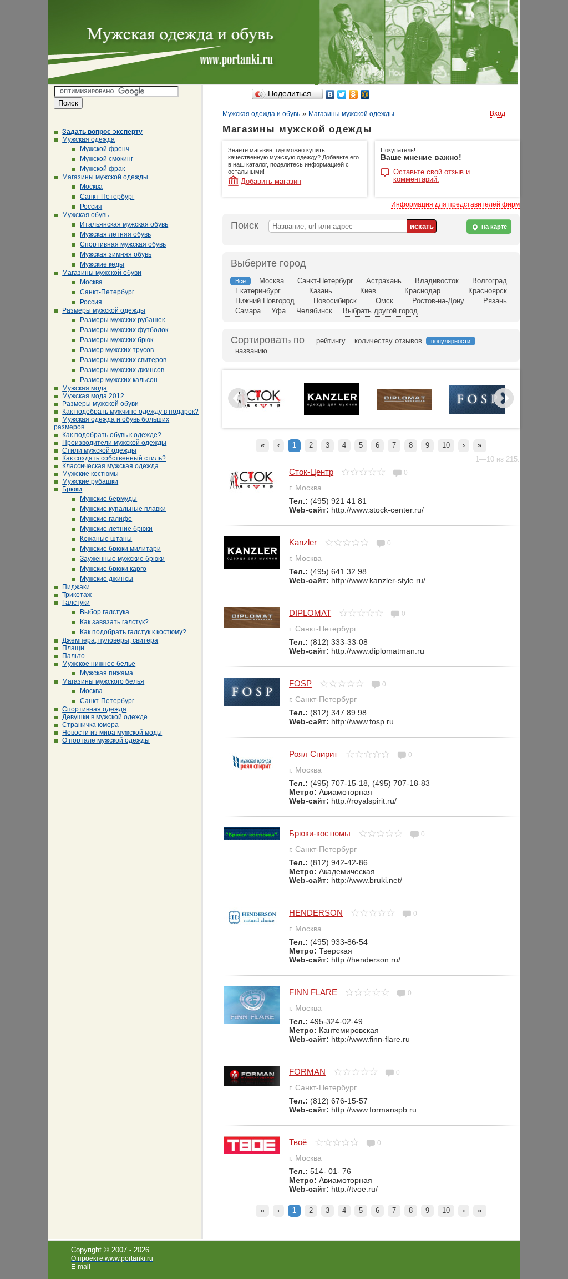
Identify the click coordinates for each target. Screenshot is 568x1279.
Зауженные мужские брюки (122, 559)
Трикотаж (77, 595)
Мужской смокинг (106, 159)
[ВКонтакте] (330, 94)
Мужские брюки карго (113, 569)
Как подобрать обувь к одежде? (111, 435)
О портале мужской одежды (106, 740)
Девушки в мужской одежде (105, 717)
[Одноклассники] (353, 94)
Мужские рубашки (90, 481)
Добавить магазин (271, 181)
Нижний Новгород (265, 301)
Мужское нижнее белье (98, 664)
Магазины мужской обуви (101, 273)
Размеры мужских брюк (116, 340)
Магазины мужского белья (103, 681)
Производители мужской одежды (114, 443)
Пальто (73, 656)
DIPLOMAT (310, 613)
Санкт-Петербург (107, 196)
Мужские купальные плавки (123, 509)
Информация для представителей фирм (455, 204)
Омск (384, 301)
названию (251, 351)
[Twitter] (342, 94)
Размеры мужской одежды (103, 310)
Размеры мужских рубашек (122, 320)
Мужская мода (84, 388)
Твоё (298, 1142)
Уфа (278, 311)
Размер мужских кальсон (119, 380)
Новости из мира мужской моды (112, 732)
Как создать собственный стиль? (114, 458)
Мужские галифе (106, 519)
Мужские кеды (102, 264)
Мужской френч (104, 149)
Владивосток (437, 281)
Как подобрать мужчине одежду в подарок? (130, 411)
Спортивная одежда (94, 709)
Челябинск (314, 311)
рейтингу (331, 341)
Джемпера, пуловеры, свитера (110, 640)
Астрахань (384, 281)
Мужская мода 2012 (93, 396)
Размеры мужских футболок (124, 330)
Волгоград (489, 281)
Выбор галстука (104, 612)
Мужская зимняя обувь (115, 254)
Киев (368, 291)
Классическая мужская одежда (110, 466)
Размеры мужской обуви (100, 404)
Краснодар (422, 291)
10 (446, 445)
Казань (320, 291)
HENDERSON (316, 912)
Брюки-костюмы (320, 833)
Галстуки (76, 602)
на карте (493, 226)
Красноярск (487, 291)
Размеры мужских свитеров (123, 360)
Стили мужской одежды (99, 450)
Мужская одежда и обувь (261, 114)
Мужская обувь (85, 215)
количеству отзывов (388, 341)
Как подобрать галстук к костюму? (133, 632)
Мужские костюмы (90, 474)
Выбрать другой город (380, 311)
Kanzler (303, 542)
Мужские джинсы (106, 579)
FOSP (300, 683)
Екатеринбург (258, 291)
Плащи (73, 648)
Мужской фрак (102, 169)
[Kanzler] (331, 413)
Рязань (495, 301)
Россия (91, 206)
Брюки (72, 489)
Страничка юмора (90, 725)
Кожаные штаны (106, 539)
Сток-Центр (311, 472)
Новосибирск (335, 301)
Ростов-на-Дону (438, 301)
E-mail (80, 1267)
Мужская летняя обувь (115, 234)
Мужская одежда (88, 139)
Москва (91, 186)
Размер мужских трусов (117, 350)
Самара (248, 311)
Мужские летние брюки (116, 529)
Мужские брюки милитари (120, 549)
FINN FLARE (313, 992)
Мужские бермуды (108, 499)
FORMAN (307, 1071)
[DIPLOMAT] (404, 408)
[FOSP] (477, 411)
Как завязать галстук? (114, 622)
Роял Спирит (313, 754)
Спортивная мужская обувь (123, 244)
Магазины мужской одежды (105, 177)
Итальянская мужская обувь (124, 224)
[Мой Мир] (365, 94)
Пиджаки (76, 587)
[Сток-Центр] (259, 411)
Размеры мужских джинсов (122, 370)
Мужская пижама (106, 673)
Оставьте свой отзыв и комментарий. (431, 173)
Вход (497, 113)
